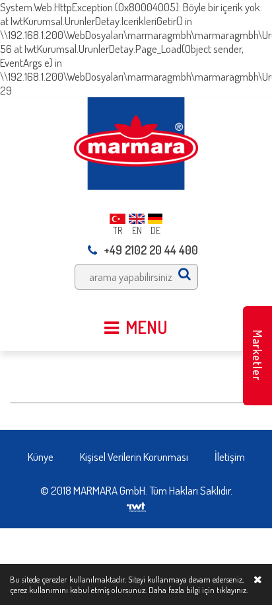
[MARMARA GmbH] (135, 142)
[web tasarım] (136, 503)
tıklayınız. (232, 590)
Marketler (257, 355)
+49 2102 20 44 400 (151, 250)
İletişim (230, 457)
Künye (40, 457)
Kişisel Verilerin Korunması (134, 457)
